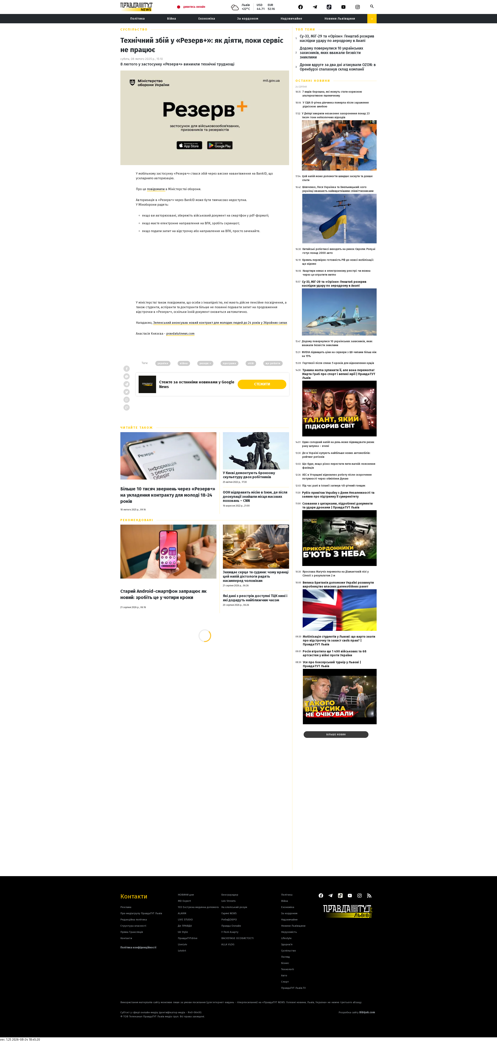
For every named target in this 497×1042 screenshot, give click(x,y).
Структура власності (133, 925)
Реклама (125, 907)
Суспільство (134, 29)
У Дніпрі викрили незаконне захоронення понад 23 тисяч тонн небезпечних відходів (336, 115)
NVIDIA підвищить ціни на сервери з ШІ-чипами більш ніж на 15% (339, 354)
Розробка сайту (357, 1012)
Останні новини (312, 81)
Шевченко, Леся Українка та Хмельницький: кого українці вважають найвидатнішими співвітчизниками (338, 189)
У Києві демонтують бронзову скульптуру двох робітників (249, 475)
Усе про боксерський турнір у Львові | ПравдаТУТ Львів (332, 664)
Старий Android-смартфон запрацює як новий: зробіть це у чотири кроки (163, 594)
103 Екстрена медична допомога (198, 907)
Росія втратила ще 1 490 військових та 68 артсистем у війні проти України (334, 653)
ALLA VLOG (227, 944)
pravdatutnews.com (180, 333)
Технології (287, 969)
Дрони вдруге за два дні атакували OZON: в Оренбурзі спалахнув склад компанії (338, 67)
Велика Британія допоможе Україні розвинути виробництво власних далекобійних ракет (338, 584)
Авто (284, 975)
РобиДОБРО (229, 919)
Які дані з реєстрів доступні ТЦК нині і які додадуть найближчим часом (255, 598)
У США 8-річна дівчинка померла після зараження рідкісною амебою (336, 104)
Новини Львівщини (340, 18)
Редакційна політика (133, 919)
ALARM (182, 913)
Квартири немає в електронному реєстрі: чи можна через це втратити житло (336, 272)
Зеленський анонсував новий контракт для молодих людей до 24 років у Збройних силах (220, 323)
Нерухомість (289, 932)
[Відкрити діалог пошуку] (372, 6)
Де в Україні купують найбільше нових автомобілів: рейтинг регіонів (336, 455)
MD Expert (184, 901)
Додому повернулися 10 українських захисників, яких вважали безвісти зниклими (331, 52)
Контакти (133, 896)
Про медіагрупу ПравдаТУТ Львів (141, 913)
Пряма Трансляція (131, 932)
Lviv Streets (228, 901)
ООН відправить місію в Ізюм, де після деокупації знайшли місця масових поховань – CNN (255, 496)
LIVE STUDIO (185, 919)
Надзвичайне (291, 18)
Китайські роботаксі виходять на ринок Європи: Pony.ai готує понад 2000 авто (338, 251)
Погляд (285, 956)
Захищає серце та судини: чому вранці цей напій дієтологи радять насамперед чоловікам (255, 576)
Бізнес (285, 963)
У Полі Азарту (229, 932)
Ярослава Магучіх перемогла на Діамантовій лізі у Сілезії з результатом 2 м (335, 573)
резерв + (205, 363)
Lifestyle (286, 938)
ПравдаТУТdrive (187, 938)
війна (184, 363)
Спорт (285, 981)
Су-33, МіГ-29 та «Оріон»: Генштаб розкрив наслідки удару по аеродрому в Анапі (337, 38)
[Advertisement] (212, 265)
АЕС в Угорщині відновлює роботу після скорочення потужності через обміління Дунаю (337, 476)
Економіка (206, 18)
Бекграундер (229, 894)
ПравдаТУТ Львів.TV (293, 988)
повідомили (156, 189)
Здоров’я (286, 944)
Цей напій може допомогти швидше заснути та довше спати (337, 178)
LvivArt (182, 950)
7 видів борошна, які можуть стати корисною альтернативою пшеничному (332, 93)
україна (163, 363)
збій (251, 363)
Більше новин (336, 734)
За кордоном (247, 18)
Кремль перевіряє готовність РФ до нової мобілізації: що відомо (338, 262)
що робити (273, 363)
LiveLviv (182, 944)
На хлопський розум (234, 907)
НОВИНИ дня (186, 894)
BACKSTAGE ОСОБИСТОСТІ (237, 938)
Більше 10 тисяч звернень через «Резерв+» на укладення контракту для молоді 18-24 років (167, 495)
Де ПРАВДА (185, 925)
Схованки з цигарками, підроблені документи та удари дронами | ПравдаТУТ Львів (337, 505)
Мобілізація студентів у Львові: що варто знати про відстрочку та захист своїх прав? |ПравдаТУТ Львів (339, 640)
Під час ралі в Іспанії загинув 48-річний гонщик (333, 485)
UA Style (183, 932)
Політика (137, 18)
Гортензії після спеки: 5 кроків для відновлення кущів (338, 363)
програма (229, 363)
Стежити (262, 384)
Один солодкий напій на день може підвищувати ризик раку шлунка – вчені (338, 444)
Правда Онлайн (231, 925)
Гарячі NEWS (229, 913)
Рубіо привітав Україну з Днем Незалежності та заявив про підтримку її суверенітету (338, 494)
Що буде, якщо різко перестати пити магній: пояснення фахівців (338, 465)
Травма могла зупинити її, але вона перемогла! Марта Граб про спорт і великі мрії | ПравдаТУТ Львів (338, 374)
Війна (171, 18)
